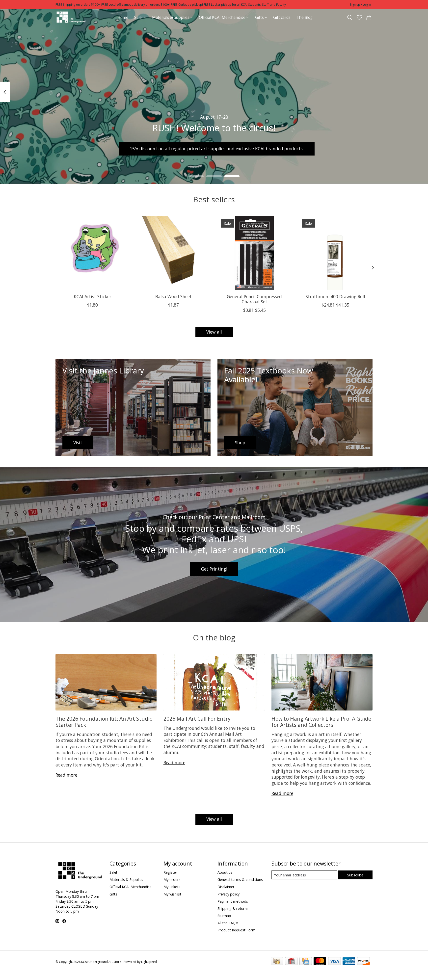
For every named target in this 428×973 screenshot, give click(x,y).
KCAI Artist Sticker (92, 296)
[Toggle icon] (349, 17)
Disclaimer (226, 886)
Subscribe (355, 874)
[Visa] (334, 961)
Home (122, 17)
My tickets (171, 886)
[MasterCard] (320, 961)
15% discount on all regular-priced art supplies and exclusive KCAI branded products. (217, 149)
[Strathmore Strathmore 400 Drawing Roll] (335, 253)
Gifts (113, 894)
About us (224, 872)
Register (170, 872)
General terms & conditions (240, 879)
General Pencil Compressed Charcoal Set (254, 299)
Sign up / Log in (360, 4)
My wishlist (172, 894)
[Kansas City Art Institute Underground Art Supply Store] (70, 17)
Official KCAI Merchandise (130, 886)
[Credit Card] (305, 961)
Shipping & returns (232, 908)
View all (214, 332)
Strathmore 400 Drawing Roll (335, 296)
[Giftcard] (291, 961)
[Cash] (277, 961)
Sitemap (224, 915)
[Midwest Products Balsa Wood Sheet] (173, 253)
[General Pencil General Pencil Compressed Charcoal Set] (254, 253)
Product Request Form (236, 929)
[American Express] (349, 961)
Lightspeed (149, 962)
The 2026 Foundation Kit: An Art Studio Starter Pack (104, 721)
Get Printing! (214, 569)
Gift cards (282, 17)
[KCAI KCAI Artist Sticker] (92, 253)
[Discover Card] (363, 961)
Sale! (113, 872)
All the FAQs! (227, 922)
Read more (66, 775)
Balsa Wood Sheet (173, 296)
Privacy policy (228, 894)
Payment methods (232, 901)
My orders (172, 879)
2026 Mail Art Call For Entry (197, 718)
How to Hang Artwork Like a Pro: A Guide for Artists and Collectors (321, 721)
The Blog (304, 17)
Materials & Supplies (126, 879)
